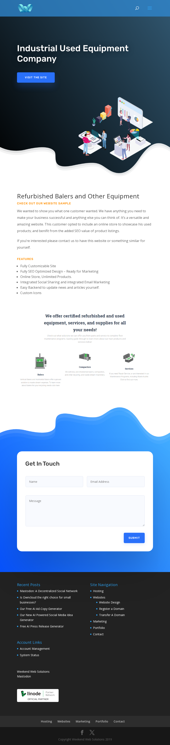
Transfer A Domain (112, 615)
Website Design (109, 602)
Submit (134, 537)
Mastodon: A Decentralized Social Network (49, 591)
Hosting (98, 591)
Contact (98, 634)
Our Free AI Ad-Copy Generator (41, 609)
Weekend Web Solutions (33, 671)
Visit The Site (36, 77)
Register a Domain (111, 609)
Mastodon (24, 676)
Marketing (100, 621)
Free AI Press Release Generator (42, 626)
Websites (99, 597)
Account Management (35, 649)
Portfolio (99, 628)
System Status (29, 655)
